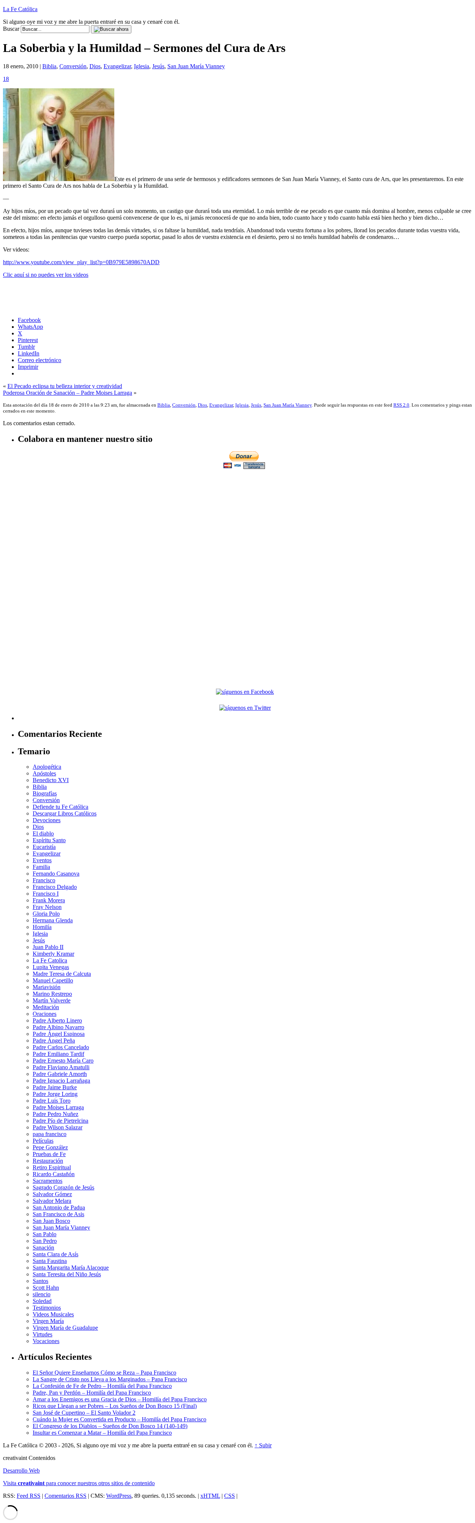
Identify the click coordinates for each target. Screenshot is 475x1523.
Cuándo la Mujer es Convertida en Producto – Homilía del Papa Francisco (119, 1419)
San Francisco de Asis (58, 1214)
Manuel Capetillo (53, 980)
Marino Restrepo (52, 994)
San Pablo (44, 1234)
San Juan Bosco (51, 1221)
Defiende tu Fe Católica (60, 807)
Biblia (49, 66)
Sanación (43, 1247)
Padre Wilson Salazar (57, 1127)
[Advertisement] (245, 522)
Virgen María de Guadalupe (65, 1328)
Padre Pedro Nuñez (55, 1114)
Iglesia (141, 66)
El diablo (43, 833)
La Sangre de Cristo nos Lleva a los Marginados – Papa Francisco (110, 1379)
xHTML (210, 1496)
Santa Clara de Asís (55, 1254)
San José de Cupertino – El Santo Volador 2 (84, 1412)
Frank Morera (49, 900)
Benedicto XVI (51, 780)
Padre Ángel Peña (54, 1040)
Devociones (46, 820)
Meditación (46, 1007)
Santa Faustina (50, 1261)
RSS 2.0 (401, 405)
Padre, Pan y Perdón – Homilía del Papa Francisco (92, 1392)
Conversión (72, 66)
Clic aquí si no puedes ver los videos (45, 275)
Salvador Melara (52, 1201)
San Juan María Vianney (196, 66)
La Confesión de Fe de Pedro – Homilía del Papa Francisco (102, 1386)
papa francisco (49, 1134)
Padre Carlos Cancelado (61, 1047)
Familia (41, 867)
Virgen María (48, 1321)
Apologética (47, 767)
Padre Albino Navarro (58, 1027)
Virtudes (42, 1334)
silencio (41, 1294)
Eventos (42, 860)
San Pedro (45, 1241)
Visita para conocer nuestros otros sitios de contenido (79, 1483)
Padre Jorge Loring (55, 1094)
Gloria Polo (46, 913)
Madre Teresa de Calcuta (62, 974)
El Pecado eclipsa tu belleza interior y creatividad (64, 386)
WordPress (118, 1496)
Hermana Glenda (53, 920)
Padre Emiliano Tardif (58, 1054)
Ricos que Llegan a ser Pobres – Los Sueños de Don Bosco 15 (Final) (115, 1406)
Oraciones (44, 1014)
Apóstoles (44, 773)
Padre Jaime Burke (55, 1087)
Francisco (44, 880)
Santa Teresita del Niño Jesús (67, 1274)
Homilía (42, 927)
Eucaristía (44, 847)
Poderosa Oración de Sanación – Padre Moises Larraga (67, 393)
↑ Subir (263, 1445)
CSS (229, 1496)
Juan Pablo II (48, 947)
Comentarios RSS (65, 1496)
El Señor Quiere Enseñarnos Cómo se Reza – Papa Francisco (104, 1372)
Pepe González (50, 1147)
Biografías (45, 793)
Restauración (48, 1161)
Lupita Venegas (51, 967)
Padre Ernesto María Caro (63, 1060)
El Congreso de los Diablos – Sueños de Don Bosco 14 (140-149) (110, 1426)
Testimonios (47, 1307)
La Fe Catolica (50, 960)
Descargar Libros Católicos (64, 813)
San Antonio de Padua (59, 1207)
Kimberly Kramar (53, 954)
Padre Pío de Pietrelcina (60, 1120)
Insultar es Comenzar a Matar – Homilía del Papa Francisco (102, 1433)
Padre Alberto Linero (57, 1020)
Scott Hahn (46, 1287)
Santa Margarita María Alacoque (71, 1267)
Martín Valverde (52, 1000)
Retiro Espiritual (52, 1167)
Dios (95, 66)
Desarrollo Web (21, 1470)
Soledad (42, 1301)
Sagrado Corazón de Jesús (63, 1187)
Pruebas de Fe (49, 1154)
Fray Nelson (47, 907)
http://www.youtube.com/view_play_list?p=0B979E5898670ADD (81, 262)
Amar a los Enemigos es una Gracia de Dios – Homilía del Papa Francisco (120, 1399)
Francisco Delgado (55, 887)
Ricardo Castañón (54, 1174)
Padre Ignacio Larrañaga (61, 1080)
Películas (43, 1141)
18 (6, 79)
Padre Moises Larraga (58, 1107)
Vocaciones (46, 1341)
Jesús (158, 66)
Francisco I (46, 893)
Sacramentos (47, 1181)
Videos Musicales (53, 1314)
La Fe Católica (20, 9)
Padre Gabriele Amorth (60, 1074)
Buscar (11, 29)
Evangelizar (117, 66)
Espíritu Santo (49, 840)
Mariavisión (46, 987)
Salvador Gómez (52, 1194)
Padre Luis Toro (52, 1100)
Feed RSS (28, 1496)
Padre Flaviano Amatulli (61, 1067)
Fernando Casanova (56, 873)
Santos (40, 1281)
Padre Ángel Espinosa (59, 1034)
